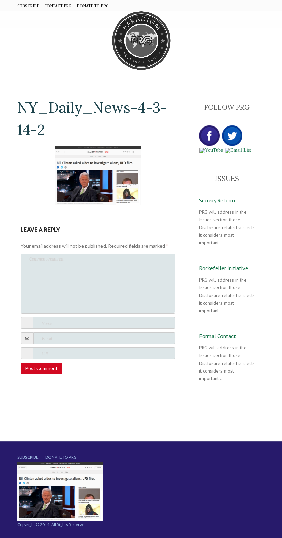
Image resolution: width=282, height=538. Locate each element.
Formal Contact (217, 336)
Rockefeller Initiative (223, 268)
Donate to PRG (61, 457)
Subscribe (28, 457)
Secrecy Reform (217, 200)
